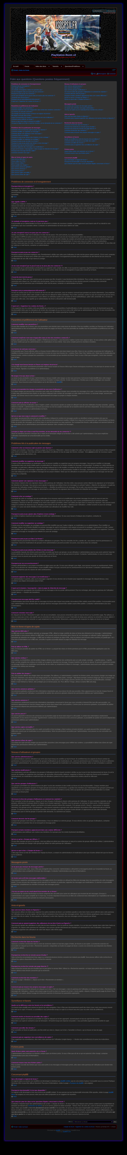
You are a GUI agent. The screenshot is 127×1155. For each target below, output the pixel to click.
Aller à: (70, 1121)
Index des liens (41, 66)
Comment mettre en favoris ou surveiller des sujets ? (80, 141)
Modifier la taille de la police (114, 70)
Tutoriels (55, 66)
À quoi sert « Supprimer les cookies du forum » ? (26, 101)
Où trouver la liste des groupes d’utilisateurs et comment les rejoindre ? (85, 91)
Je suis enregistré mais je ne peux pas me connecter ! (27, 91)
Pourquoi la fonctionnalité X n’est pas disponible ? (79, 161)
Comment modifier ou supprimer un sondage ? (25, 139)
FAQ (94, 73)
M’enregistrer (102, 73)
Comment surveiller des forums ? (74, 142)
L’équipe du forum (69, 1126)
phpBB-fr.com (67, 1131)
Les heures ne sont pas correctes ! (22, 111)
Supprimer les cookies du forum (85, 1126)
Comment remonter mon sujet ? (20, 152)
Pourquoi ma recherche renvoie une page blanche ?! (80, 128)
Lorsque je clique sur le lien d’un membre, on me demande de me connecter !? (36, 123)
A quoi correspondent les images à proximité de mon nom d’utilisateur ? (32, 117)
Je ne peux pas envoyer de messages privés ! (78, 106)
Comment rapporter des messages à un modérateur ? (27, 147)
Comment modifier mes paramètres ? (22, 108)
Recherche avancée (109, 13)
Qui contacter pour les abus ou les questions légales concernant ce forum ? (87, 163)
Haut (14, 197)
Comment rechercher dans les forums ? (76, 124)
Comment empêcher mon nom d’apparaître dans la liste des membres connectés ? (36, 109)
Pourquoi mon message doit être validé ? (23, 150)
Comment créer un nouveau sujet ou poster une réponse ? (29, 129)
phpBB (59, 382)
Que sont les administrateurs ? (73, 86)
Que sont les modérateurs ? (72, 88)
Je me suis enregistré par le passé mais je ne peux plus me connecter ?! (33, 95)
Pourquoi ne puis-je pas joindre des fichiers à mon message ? (29, 143)
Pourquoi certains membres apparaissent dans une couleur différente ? (85, 95)
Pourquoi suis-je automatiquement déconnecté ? (25, 99)
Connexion (112, 73)
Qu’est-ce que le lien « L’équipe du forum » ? (77, 99)
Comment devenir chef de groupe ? (75, 93)
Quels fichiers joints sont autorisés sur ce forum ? (79, 151)
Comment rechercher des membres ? (75, 130)
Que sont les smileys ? (18, 163)
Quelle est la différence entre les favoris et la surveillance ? (82, 139)
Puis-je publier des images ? (19, 165)
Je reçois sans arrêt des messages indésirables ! (79, 108)
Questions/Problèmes (72, 66)
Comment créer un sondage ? (20, 135)
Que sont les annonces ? (19, 168)
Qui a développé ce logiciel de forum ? (75, 159)
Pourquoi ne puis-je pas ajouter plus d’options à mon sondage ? (30, 137)
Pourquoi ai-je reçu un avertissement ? (23, 145)
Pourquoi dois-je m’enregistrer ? (21, 86)
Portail (16, 70)
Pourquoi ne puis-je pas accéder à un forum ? (25, 141)
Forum (27, 66)
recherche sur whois (35, 1106)
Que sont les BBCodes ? (18, 159)
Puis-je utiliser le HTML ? (18, 161)
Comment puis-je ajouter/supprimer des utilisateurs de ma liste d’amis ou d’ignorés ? (89, 118)
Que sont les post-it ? (17, 170)
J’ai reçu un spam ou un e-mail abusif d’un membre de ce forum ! (83, 109)
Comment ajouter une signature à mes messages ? (26, 133)
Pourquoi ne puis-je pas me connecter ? (23, 93)
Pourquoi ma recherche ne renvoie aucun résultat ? (79, 126)
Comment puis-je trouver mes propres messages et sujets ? (82, 132)
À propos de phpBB (76, 1083)
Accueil (15, 66)
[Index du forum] (63, 50)
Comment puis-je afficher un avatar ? (22, 119)
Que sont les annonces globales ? (21, 167)
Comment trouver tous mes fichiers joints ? (77, 153)
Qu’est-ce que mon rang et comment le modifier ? (26, 121)
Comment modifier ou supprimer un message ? (25, 131)
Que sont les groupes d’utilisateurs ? (75, 89)
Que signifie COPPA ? (18, 88)
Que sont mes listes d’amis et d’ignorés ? (76, 116)
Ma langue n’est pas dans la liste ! (21, 115)
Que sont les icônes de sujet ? (20, 174)
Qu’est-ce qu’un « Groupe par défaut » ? (76, 97)
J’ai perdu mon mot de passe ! (20, 97)
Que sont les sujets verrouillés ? (21, 172)
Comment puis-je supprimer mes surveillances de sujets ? (81, 144)
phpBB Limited (65, 1081)
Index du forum (24, 70)
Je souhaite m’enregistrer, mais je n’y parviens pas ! (27, 89)
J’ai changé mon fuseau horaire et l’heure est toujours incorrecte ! (31, 113)
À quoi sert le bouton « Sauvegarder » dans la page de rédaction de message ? (35, 149)
